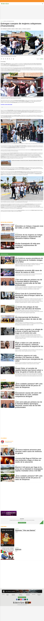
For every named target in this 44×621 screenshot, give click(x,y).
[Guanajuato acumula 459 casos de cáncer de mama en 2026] (7, 273)
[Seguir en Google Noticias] (42, 59)
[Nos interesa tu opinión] (22, 591)
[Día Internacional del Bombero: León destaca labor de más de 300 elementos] (7, 320)
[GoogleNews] (23, 599)
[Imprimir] (13, 59)
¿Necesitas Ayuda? (22, 597)
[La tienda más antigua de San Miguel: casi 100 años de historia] (7, 309)
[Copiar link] (11, 59)
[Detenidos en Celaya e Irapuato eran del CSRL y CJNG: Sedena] (7, 228)
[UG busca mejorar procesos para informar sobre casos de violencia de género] (7, 451)
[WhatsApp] (5, 59)
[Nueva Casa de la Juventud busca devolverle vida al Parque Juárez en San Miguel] (7, 298)
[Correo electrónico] (9, 59)
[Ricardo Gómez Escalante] (2, 441)
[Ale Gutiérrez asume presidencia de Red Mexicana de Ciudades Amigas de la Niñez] (7, 261)
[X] (3, 59)
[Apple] (25, 599)
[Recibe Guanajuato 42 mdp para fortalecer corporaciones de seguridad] (7, 245)
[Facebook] (1, 59)
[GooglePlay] (27, 599)
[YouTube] (21, 599)
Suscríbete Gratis (22, 522)
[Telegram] (7, 59)
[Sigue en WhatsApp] (41, 59)
